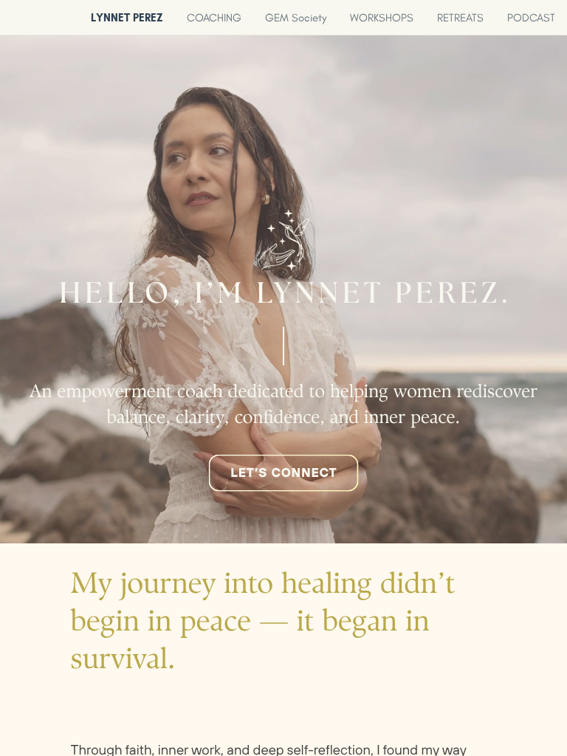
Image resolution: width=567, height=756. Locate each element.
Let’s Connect (283, 472)
